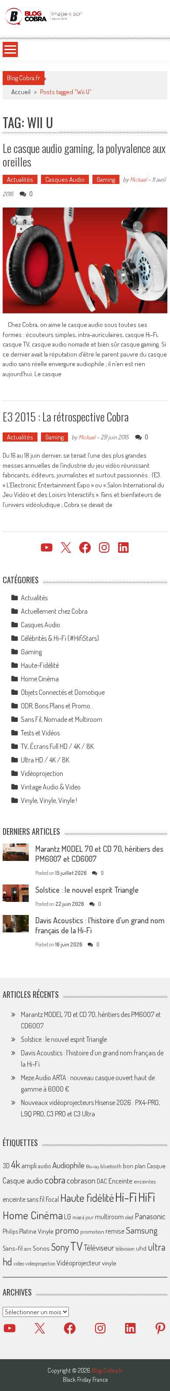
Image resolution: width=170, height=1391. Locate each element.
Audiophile (68, 1165)
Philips (10, 1231)
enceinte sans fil (23, 1199)
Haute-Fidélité (40, 665)
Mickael (138, 179)
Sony (60, 1247)
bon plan (134, 1166)
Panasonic (150, 1216)
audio (44, 1166)
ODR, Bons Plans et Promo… (57, 705)
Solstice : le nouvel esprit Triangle (87, 889)
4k (15, 1164)
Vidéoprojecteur (79, 1262)
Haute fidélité (87, 1197)
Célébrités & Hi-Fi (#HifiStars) (60, 638)
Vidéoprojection (42, 773)
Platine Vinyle (36, 1231)
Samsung (142, 1230)
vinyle (109, 1263)
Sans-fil (13, 1248)
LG (67, 1216)
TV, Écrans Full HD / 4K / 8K (57, 746)
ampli (29, 1165)
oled (129, 1217)
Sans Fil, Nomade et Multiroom (61, 719)
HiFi (146, 1197)
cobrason (81, 1180)
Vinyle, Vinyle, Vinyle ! (49, 800)
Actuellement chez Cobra (54, 611)
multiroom (109, 1216)
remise (115, 1230)
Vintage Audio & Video (51, 786)
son (27, 1248)
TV (76, 1246)
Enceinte (121, 1180)
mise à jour (83, 1217)
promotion (92, 1231)
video (19, 1263)
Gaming (106, 179)
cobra (54, 1179)
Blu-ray (92, 1166)
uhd (141, 1248)
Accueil (21, 92)
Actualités (20, 179)
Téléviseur (99, 1247)
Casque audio (23, 1180)
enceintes (145, 1181)
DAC (102, 1181)
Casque (156, 1166)
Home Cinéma (40, 678)
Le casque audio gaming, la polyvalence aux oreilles (84, 154)
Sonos (41, 1248)
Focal (52, 1199)
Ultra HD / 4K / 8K (45, 759)
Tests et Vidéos (40, 732)
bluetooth (111, 1166)
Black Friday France (85, 1380)
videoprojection (40, 1263)
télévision (125, 1248)
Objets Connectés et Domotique (63, 692)
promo (67, 1230)
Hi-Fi (126, 1197)
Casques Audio (65, 179)
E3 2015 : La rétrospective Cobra (66, 416)
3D (6, 1165)
